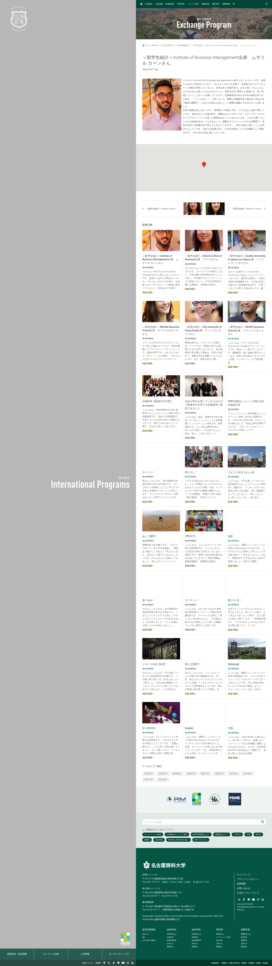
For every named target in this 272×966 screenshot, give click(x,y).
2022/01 (191, 773)
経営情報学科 (171, 940)
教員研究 (170, 4)
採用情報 (241, 883)
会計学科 (219, 940)
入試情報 (85, 954)
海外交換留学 (168, 45)
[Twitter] (109, 963)
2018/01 (248, 773)
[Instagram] (127, 963)
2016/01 (163, 779)
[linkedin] (132, 963)
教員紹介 (170, 946)
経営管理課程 (149, 929)
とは (145, 934)
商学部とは (220, 934)
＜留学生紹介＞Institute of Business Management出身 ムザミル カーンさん (224, 45)
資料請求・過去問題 (17, 954)
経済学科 (195, 937)
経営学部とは (171, 934)
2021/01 (205, 773)
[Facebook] (113, 963)
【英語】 (149, 940)
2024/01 (163, 773)
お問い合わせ (243, 888)
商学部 (219, 929)
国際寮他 (226, 4)
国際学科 (244, 940)
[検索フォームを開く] (266, 4)
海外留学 (216, 4)
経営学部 (171, 929)
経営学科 (170, 937)
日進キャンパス (150, 874)
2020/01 (219, 773)
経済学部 (196, 929)
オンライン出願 (51, 954)
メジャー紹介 (193, 4)
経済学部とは (196, 934)
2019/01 (234, 773)
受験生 (224, 963)
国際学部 (245, 929)
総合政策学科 (196, 940)
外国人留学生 (234, 963)
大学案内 (148, 4)
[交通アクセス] (104, 963)
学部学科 (181, 4)
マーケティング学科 (223, 937)
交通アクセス (88, 963)
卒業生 (265, 963)
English (98, 963)
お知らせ (170, 943)
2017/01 (148, 779)
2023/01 (177, 773)
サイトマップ (243, 874)
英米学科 (244, 937)
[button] (204, 165)
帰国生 (244, 963)
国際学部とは (245, 934)
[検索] (262, 822)
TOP (146, 45)
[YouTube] (123, 963)
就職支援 (205, 4)
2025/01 (148, 773)
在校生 (258, 963)
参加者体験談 (183, 45)
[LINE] (118, 963)
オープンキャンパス (119, 954)
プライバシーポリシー (248, 879)
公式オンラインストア (248, 893)
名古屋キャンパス (151, 888)
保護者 (251, 963)
